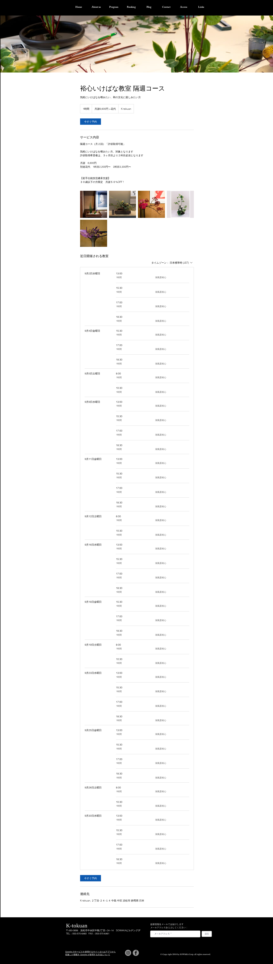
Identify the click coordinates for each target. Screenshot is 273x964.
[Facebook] (136, 953)
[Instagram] (128, 953)
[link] (90, 121)
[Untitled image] (93, 204)
